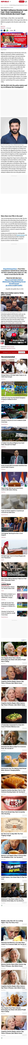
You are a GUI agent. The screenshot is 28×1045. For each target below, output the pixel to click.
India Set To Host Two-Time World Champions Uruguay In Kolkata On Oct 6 (13, 398)
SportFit (2, 401)
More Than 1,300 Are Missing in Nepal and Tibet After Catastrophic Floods (13, 579)
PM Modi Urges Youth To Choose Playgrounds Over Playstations (13, 556)
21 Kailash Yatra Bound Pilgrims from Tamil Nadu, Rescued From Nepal (12, 443)
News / (2, 5)
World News (3, 446)
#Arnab (23, 282)
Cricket (2, 590)
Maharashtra (7, 282)
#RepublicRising (16, 282)
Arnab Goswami (21, 235)
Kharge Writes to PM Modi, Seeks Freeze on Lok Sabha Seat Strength (13, 376)
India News (3, 28)
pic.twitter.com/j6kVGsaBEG (14, 285)
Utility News (3, 537)
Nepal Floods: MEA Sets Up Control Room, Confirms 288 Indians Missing (12, 489)
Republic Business (4, 424)
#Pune (21, 280)
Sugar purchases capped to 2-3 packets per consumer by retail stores (12, 511)
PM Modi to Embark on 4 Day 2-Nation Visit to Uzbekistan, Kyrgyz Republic (8, 596)
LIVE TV (22, 1)
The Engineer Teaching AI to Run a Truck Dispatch (12, 534)
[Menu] (26, 1)
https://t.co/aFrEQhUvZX (12, 280)
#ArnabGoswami (14, 283)
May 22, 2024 (20, 289)
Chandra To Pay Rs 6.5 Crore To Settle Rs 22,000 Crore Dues (13, 421)
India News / (6, 5)
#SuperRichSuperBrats (10, 269)
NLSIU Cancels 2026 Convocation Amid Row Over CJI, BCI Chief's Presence (14, 466)
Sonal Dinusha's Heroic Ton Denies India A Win (8, 587)
